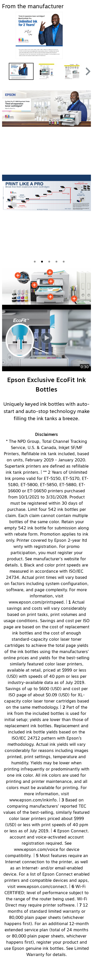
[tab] (35, 262)
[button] (87, 71)
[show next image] (85, 36)
